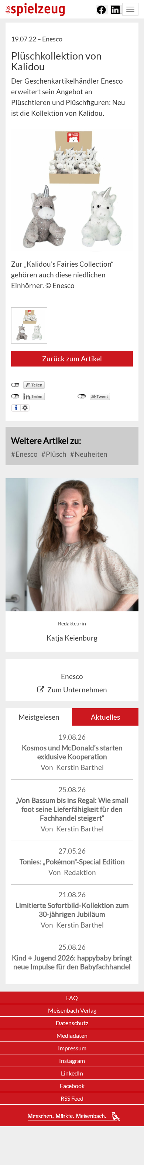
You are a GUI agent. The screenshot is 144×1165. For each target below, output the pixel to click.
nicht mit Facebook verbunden (15, 385)
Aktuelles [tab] (105, 717)
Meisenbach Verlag (72, 1010)
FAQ (72, 997)
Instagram (72, 1060)
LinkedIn (72, 1073)
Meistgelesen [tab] (38, 717)
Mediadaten (72, 1035)
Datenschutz (72, 1022)
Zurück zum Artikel (72, 358)
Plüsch (55, 454)
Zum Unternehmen (77, 689)
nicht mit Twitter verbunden (82, 396)
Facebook (72, 1085)
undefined (15, 396)
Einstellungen (25, 408)
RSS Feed (72, 1098)
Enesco (26, 454)
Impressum (72, 1047)
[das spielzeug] (35, 9)
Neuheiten (90, 454)
